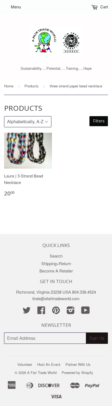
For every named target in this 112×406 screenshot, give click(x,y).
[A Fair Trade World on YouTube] (85, 312)
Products (31, 85)
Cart (103, 6)
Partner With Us (78, 364)
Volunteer (24, 364)
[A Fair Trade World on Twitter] (27, 312)
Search (56, 256)
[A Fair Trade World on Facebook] (41, 312)
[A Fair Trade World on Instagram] (71, 312)
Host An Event (48, 364)
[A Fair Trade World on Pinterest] (56, 312)
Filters (98, 121)
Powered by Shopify (77, 372)
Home (8, 85)
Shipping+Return (56, 263)
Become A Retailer (56, 271)
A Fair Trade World (42, 372)
